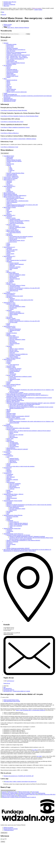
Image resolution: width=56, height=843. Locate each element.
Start (5, 687)
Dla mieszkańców (8, 688)
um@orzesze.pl (10, 680)
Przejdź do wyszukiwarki (9, 4)
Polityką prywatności (37, 8)
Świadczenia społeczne (9, 689)
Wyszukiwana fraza (5, 33)
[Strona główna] (28, 12)
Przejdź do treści (7, 3)
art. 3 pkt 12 (35, 749)
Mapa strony (6, 5)
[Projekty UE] (3, 14)
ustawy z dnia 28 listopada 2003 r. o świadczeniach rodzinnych (30, 710)
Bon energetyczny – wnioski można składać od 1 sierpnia (17, 691)
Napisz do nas (7, 683)
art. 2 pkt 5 (39, 756)
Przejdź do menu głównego (10, 1)
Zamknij (36, 9)
